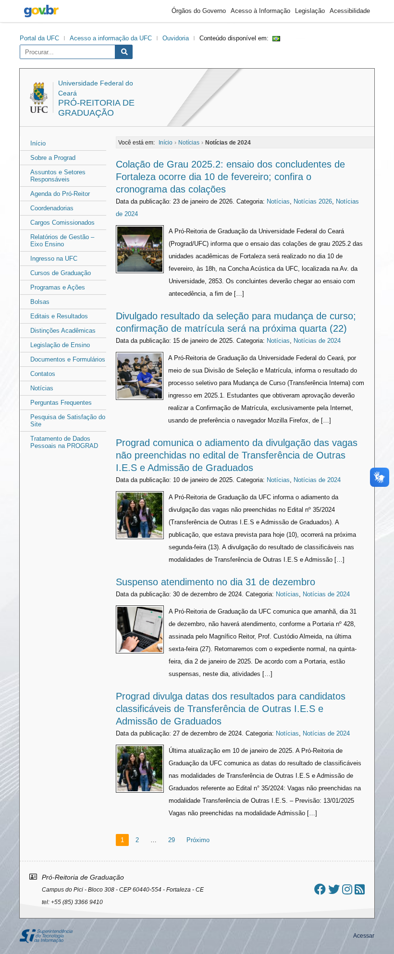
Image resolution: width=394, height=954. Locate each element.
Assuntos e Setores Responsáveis (58, 176)
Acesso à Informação (260, 10)
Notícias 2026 (313, 201)
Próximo (197, 840)
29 (171, 840)
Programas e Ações (57, 287)
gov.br (41, 11)
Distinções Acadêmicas (63, 330)
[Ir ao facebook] (320, 889)
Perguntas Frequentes (61, 402)
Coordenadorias (52, 208)
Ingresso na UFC (53, 258)
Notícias (41, 388)
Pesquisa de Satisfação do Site (67, 420)
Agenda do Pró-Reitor (60, 193)
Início (38, 143)
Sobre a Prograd (52, 157)
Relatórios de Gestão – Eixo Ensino (62, 240)
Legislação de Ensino (60, 345)
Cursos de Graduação (60, 273)
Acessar (363, 935)
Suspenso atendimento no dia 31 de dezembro (215, 582)
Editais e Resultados (59, 316)
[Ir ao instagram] (347, 889)
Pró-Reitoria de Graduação (96, 108)
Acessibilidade (350, 10)
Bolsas (39, 301)
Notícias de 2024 (317, 340)
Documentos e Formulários (67, 359)
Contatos (42, 373)
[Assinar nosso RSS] (360, 889)
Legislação (310, 10)
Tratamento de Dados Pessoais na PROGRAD (64, 442)
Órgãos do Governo (199, 10)
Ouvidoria (175, 38)
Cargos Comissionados (62, 222)
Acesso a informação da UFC (111, 38)
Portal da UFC (39, 38)
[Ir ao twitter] (334, 889)
